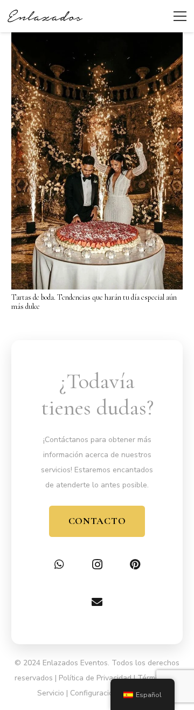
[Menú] (180, 16)
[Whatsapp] (59, 564)
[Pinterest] (134, 564)
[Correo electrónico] (97, 602)
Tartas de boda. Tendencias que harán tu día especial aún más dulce (94, 302)
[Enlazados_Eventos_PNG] (45, 16)
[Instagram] (97, 564)
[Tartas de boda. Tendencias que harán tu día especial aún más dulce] (97, 40)
